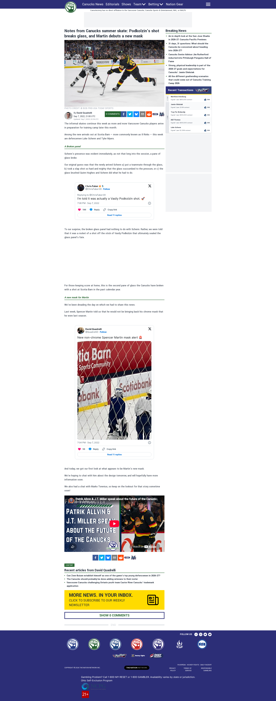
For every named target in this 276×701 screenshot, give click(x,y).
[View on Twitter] (150, 187)
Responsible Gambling (206, 669)
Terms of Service (187, 669)
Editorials (112, 4)
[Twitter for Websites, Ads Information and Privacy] (149, 203)
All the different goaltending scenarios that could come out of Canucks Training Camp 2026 (189, 80)
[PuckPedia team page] (161, 114)
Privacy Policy (172, 669)
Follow (106, 189)
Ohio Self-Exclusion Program (96, 680)
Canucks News (92, 4)
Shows (126, 4)
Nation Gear (174, 4)
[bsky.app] (136, 114)
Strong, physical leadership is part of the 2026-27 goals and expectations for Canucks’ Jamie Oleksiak (189, 69)
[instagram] (200, 634)
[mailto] (142, 114)
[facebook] (123, 114)
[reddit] (149, 114)
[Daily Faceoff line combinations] (155, 114)
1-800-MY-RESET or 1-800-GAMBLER (128, 677)
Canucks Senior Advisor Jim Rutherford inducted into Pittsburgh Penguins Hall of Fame (189, 58)
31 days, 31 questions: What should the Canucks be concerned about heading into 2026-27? (188, 47)
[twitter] (130, 114)
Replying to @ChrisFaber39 (91, 195)
